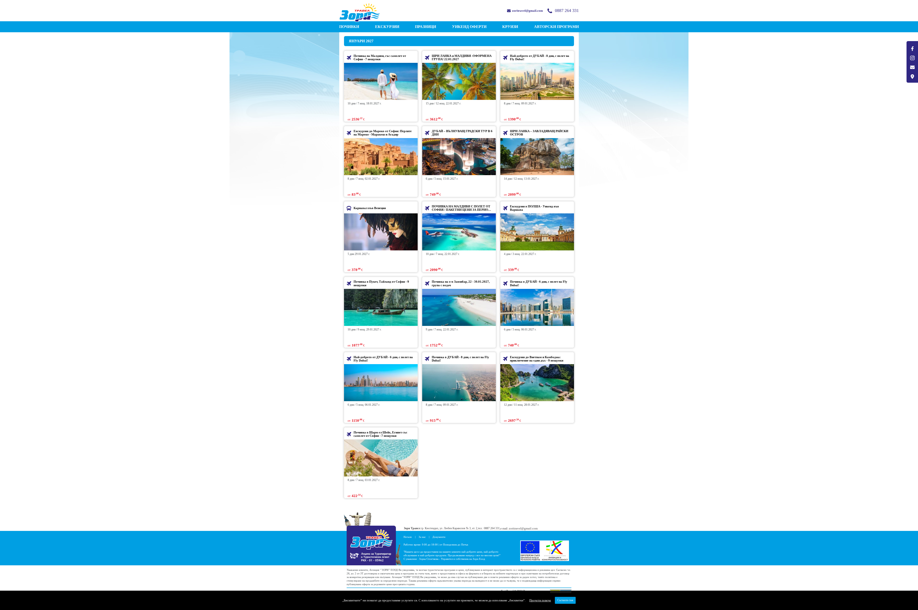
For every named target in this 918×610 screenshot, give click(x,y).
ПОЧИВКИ (349, 27)
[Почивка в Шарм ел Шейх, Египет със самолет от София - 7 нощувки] (381, 457)
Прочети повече (540, 600)
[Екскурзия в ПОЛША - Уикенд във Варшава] (537, 231)
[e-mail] (912, 67)
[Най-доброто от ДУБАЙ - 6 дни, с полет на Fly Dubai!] (381, 382)
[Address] (912, 76)
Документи (438, 536)
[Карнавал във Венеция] (381, 231)
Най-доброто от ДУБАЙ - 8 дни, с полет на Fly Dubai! (539, 57)
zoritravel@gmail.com (527, 10)
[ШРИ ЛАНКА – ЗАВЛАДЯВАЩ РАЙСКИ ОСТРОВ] (537, 156)
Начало (408, 536)
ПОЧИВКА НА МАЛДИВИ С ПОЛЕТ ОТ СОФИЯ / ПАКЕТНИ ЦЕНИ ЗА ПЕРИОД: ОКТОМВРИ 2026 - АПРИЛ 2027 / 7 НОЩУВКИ (461, 208)
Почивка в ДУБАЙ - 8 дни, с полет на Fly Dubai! (460, 359)
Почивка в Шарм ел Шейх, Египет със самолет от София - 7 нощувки (380, 434)
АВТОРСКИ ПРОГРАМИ (556, 27)
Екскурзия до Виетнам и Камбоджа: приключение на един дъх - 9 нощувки (536, 359)
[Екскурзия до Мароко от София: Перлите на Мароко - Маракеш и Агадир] (381, 156)
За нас (422, 536)
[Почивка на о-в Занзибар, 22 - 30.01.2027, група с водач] (459, 307)
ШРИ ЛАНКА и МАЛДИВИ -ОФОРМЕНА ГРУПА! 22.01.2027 (462, 57)
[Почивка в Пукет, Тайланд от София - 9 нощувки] (381, 307)
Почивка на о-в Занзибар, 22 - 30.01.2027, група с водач (461, 283)
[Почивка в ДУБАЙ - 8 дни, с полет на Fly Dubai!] (459, 382)
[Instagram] (912, 58)
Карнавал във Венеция (370, 208)
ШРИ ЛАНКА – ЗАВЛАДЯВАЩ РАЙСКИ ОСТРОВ (539, 133)
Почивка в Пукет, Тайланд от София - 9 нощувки (381, 283)
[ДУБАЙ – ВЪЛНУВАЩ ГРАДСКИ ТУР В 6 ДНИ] (459, 156)
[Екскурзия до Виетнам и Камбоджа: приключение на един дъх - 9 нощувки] (537, 382)
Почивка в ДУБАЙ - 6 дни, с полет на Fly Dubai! (538, 283)
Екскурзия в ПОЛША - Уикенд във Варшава (534, 208)
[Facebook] (912, 48)
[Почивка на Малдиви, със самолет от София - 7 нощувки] (381, 81)
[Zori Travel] (359, 12)
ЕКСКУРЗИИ (387, 27)
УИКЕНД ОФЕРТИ (469, 27)
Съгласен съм (565, 600)
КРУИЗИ (510, 27)
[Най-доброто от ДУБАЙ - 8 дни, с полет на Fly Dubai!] (537, 81)
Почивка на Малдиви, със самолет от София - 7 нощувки (380, 57)
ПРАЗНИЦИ (425, 27)
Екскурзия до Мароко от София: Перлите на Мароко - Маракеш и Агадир (383, 133)
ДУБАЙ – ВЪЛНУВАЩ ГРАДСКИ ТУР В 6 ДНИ (462, 133)
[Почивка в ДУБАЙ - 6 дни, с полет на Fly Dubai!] (537, 307)
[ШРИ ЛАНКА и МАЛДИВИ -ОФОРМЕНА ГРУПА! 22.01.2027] (459, 81)
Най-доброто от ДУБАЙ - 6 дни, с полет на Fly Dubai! (383, 359)
